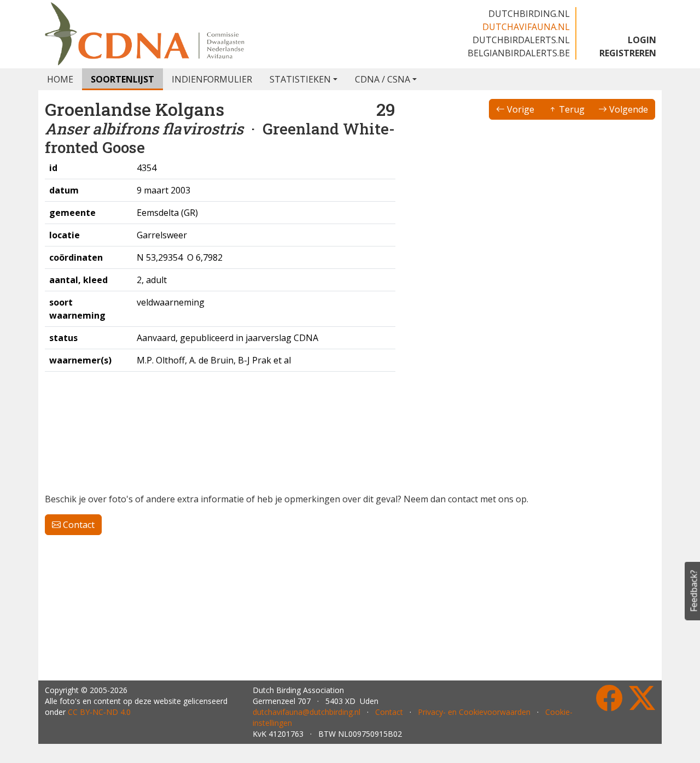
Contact (78, 525)
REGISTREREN (627, 53)
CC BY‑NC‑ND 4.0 (99, 712)
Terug (571, 109)
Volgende (627, 109)
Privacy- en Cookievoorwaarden (474, 712)
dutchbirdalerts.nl (521, 40)
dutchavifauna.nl (526, 27)
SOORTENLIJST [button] (122, 79)
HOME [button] (60, 79)
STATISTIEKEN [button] (300, 79)
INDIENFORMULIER (212, 79)
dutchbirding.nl (529, 14)
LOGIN (642, 40)
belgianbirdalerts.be (519, 53)
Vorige (519, 109)
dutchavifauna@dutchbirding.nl (306, 712)
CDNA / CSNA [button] (382, 79)
